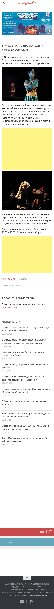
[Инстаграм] (50, 531)
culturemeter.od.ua (38, 595)
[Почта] (42, 531)
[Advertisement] (27, 149)
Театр (18, 285)
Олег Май (12, 279)
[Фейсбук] (46, 531)
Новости (8, 285)
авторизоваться (9, 307)
